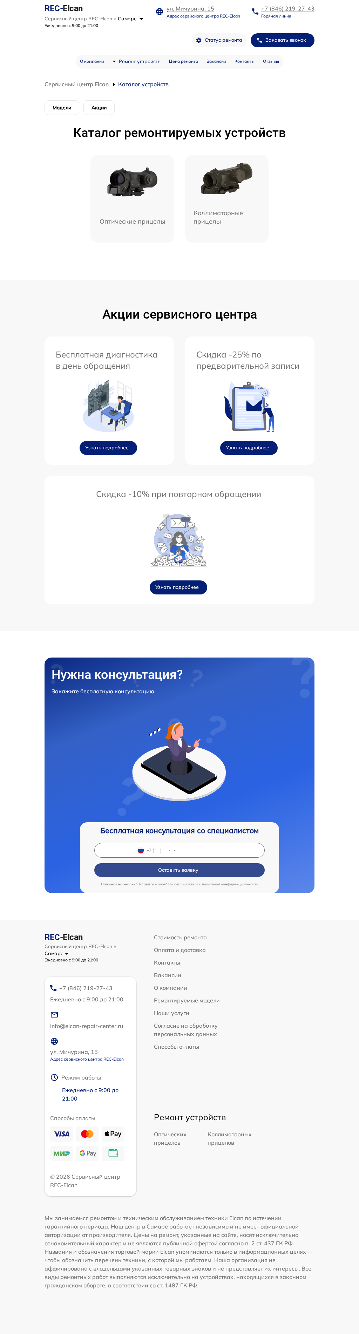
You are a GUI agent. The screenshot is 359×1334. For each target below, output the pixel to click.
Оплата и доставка (180, 949)
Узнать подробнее (107, 447)
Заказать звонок (285, 40)
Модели (62, 107)
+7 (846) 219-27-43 (287, 8)
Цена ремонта (183, 61)
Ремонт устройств (140, 61)
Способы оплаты (176, 1046)
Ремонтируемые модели (187, 1000)
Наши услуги (171, 1012)
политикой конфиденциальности (230, 884)
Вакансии (216, 61)
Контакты (245, 61)
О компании (92, 61)
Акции (99, 107)
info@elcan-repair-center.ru (86, 1025)
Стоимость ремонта (180, 937)
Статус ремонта (223, 40)
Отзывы (271, 61)
